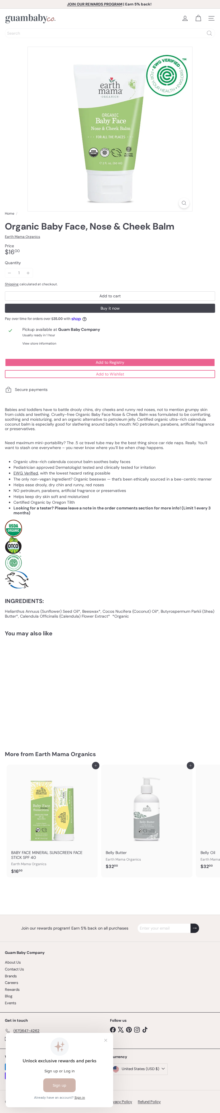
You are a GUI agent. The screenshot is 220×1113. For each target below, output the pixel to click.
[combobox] (110, 33)
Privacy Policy (120, 1101)
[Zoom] (184, 203)
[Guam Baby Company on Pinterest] (129, 1029)
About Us (13, 962)
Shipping (12, 284)
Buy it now (110, 308)
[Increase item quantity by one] (28, 273)
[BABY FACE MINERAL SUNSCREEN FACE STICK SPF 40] (52, 821)
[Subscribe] (194, 928)
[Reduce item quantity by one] (9, 273)
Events (10, 1003)
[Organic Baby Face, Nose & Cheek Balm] (41, 690)
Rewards (12, 989)
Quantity (13, 262)
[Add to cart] (72, 645)
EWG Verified (25, 473)
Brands (11, 976)
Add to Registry (110, 362)
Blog (8, 996)
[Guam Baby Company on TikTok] (145, 1029)
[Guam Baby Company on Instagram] (137, 1029)
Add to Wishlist (110, 374)
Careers (11, 982)
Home (9, 213)
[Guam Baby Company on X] (121, 1029)
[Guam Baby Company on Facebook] (113, 1029)
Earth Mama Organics (65, 754)
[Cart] (198, 18)
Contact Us (14, 969)
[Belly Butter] (146, 819)
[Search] (209, 33)
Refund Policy (149, 1101)
